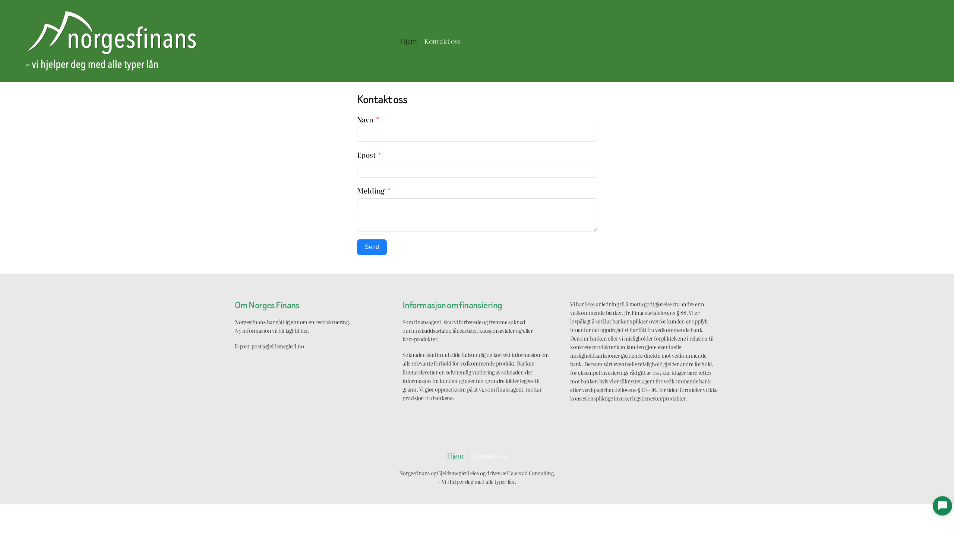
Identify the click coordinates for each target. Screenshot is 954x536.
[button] (942, 506)
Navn (365, 119)
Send (372, 247)
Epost (366, 154)
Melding (371, 190)
